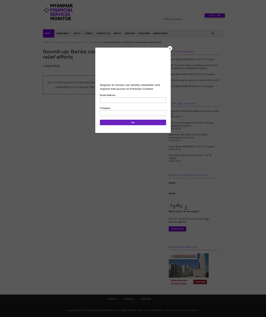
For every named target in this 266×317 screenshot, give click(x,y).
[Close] (170, 48)
